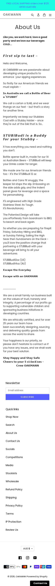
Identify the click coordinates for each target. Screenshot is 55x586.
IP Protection (13, 521)
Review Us (12, 530)
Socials (10, 449)
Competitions (14, 457)
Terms (10, 513)
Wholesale (12, 481)
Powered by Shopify (37, 576)
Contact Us (13, 441)
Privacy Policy (14, 505)
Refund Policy (14, 489)
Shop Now (12, 417)
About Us (11, 433)
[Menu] (50, 14)
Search (10, 425)
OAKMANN (12, 14)
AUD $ (26, 548)
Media (9, 465)
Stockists (11, 473)
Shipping (11, 497)
